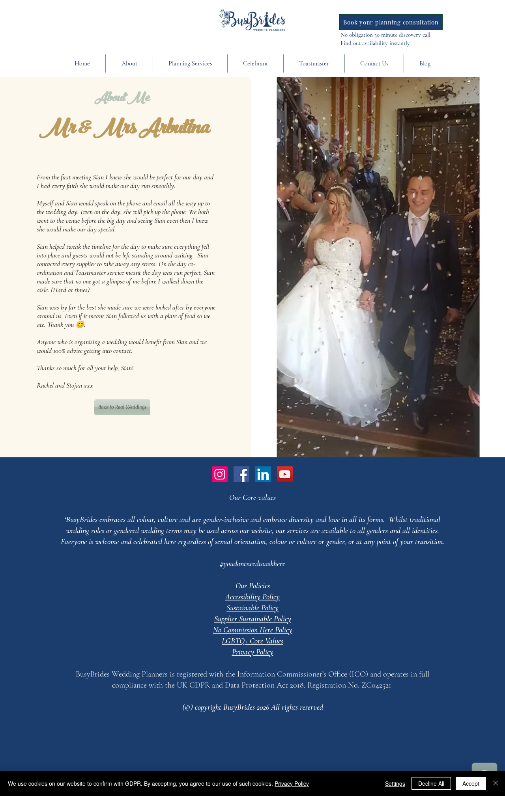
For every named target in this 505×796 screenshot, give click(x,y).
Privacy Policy (292, 783)
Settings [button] (395, 783)
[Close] (495, 783)
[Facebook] (241, 474)
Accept (470, 783)
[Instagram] (220, 474)
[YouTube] (285, 474)
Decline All (431, 783)
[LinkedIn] (263, 474)
